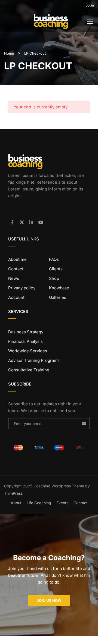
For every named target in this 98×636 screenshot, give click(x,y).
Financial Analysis (25, 341)
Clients (56, 268)
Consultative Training (28, 369)
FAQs (54, 259)
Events (62, 502)
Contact (15, 268)
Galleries (57, 297)
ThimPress (13, 493)
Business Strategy (25, 331)
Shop (54, 278)
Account (16, 297)
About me (17, 259)
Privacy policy (21, 287)
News (13, 278)
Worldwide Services (27, 350)
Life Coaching (39, 502)
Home (9, 53)
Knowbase (59, 287)
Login (89, 5)
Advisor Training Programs (34, 360)
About (16, 502)
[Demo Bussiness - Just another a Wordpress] (51, 23)
